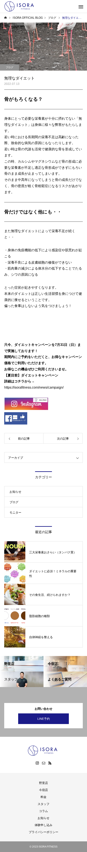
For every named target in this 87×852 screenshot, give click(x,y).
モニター (15, 512)
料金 (43, 797)
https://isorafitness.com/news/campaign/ (34, 387)
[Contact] (43, 763)
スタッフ (43, 804)
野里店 (43, 783)
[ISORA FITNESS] (20, 6)
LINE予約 (43, 718)
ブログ (9, 67)
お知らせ (15, 491)
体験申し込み (43, 825)
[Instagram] (37, 763)
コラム (43, 811)
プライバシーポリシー (43, 832)
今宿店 (43, 790)
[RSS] (50, 763)
